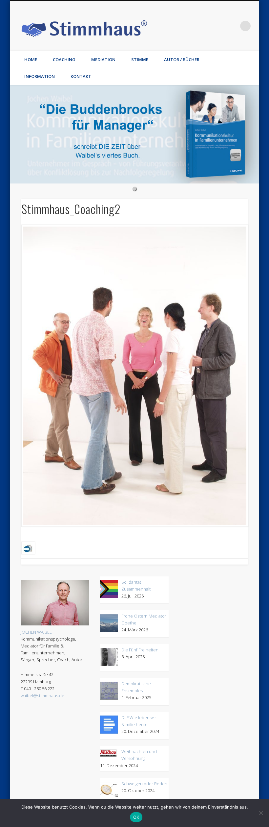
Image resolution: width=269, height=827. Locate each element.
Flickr (191, 26)
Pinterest (178, 26)
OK (136, 817)
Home (30, 59)
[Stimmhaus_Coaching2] (134, 376)
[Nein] (261, 813)
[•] (134, 134)
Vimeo (205, 26)
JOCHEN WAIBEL (36, 632)
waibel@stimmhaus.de (42, 695)
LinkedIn (232, 26)
